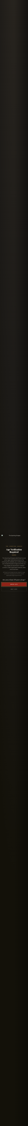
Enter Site (14, 584)
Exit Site (14, 589)
